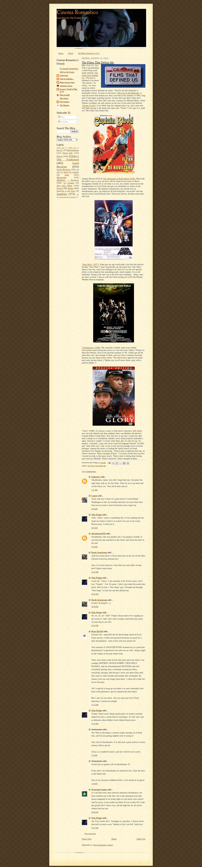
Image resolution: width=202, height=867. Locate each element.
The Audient (64, 102)
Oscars (60, 188)
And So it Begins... (67, 79)
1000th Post (60, 148)
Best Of (59, 150)
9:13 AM (94, 547)
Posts (62, 117)
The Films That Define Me (98, 62)
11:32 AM (94, 724)
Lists (67, 175)
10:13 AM (94, 572)
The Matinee (64, 105)
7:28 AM (94, 784)
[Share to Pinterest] (127, 463)
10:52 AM (94, 625)
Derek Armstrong (99, 552)
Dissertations (73, 150)
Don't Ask (68, 153)
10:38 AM (94, 606)
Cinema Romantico (77, 12)
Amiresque (64, 75)
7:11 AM (94, 490)
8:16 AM (94, 509)
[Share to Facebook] (124, 463)
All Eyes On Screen (67, 72)
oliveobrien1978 (98, 533)
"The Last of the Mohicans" (128, 93)
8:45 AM (94, 528)
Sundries (62, 194)
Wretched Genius (99, 789)
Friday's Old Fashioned (68, 157)
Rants (70, 188)
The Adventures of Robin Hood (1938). (119, 179)
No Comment (68, 183)
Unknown (95, 477)
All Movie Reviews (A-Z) (89, 53)
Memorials (61, 177)
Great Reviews (63, 169)
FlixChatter (64, 98)
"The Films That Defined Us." (90, 75)
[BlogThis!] (116, 463)
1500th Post (72, 148)
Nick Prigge (96, 514)
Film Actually (65, 95)
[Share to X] (120, 463)
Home (60, 53)
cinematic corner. (66, 86)
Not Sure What (64, 185)
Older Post (140, 839)
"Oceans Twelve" (89, 105)
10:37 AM (94, 828)
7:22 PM (94, 755)
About (70, 53)
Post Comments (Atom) (103, 845)
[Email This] (113, 463)
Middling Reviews (68, 180)
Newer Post (86, 839)
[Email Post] (109, 463)
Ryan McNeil (97, 631)
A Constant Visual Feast (69, 69)
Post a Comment (90, 833)
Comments (64, 122)
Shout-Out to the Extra (66, 191)
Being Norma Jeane (67, 82)
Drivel (59, 156)
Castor (94, 496)
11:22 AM (94, 705)
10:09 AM (94, 812)
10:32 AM (94, 594)
